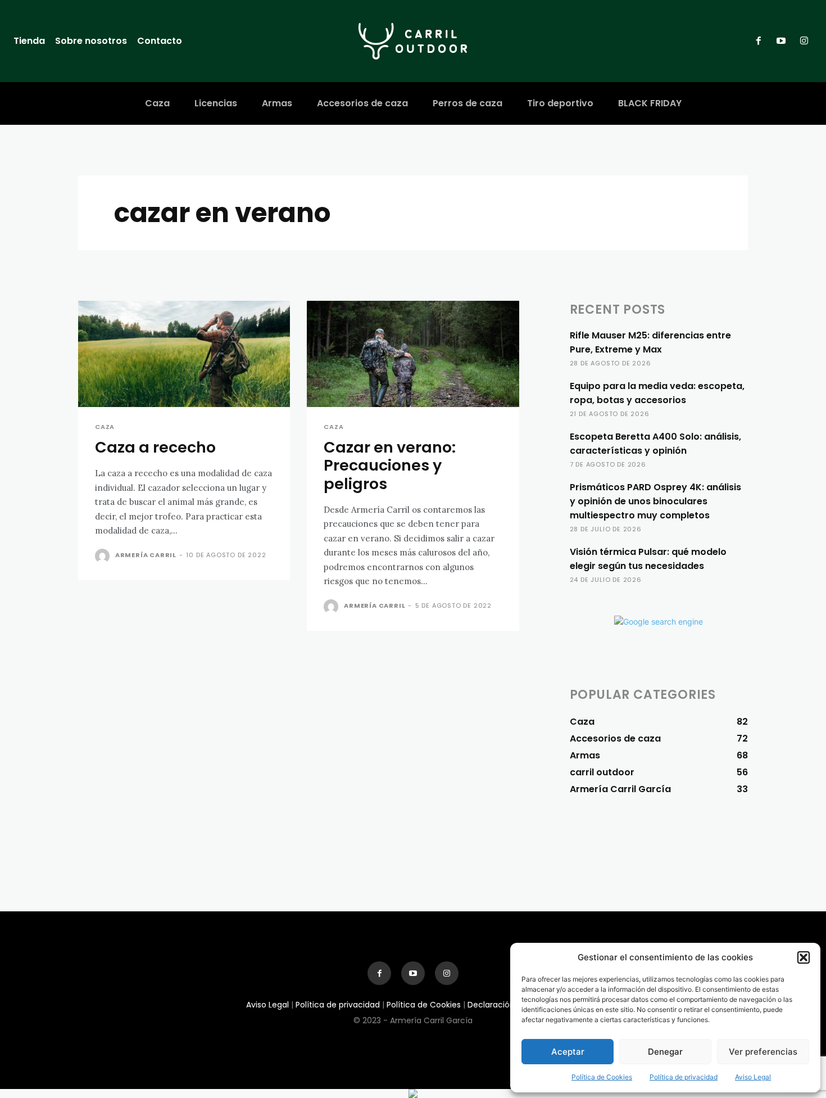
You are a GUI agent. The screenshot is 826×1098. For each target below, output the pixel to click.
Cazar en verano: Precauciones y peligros (390, 465)
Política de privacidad (684, 1077)
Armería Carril (145, 554)
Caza (105, 427)
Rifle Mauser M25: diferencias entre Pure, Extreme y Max (650, 342)
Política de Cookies (601, 1077)
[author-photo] (104, 556)
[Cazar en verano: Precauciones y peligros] (413, 354)
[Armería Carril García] (413, 41)
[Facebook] (758, 41)
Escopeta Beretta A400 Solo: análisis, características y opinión (655, 443)
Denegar (665, 1051)
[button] (803, 957)
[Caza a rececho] (184, 354)
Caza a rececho (155, 447)
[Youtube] (781, 41)
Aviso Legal (753, 1077)
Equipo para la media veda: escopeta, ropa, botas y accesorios (657, 392)
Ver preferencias (763, 1051)
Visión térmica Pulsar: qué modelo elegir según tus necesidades (648, 558)
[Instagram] (804, 41)
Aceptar (567, 1051)
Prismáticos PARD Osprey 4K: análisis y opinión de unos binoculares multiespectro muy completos (655, 501)
